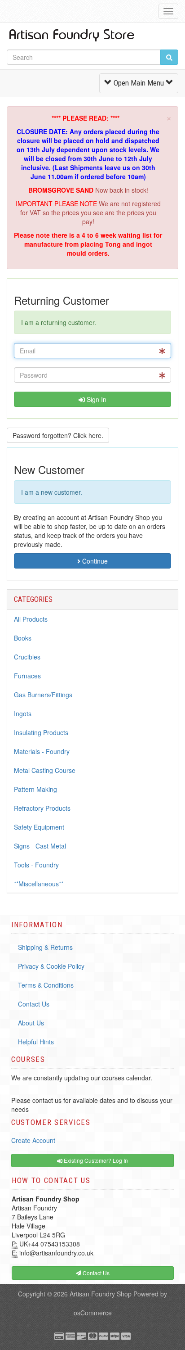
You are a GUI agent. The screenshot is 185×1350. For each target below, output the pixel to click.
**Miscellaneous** (38, 883)
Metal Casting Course (44, 770)
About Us (31, 1022)
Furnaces (27, 675)
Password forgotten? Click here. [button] (58, 435)
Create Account (33, 1140)
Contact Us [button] (95, 1273)
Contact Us (33, 1003)
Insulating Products (41, 732)
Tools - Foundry (36, 864)
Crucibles (27, 656)
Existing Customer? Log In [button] (95, 1160)
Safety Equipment (39, 826)
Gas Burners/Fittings (43, 694)
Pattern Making (35, 789)
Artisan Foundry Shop (101, 1293)
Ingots (22, 713)
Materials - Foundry (42, 751)
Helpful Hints (36, 1041)
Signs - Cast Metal (40, 845)
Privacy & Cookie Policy (51, 966)
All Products (31, 618)
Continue (94, 560)
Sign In (95, 399)
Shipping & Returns (45, 947)
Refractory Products (42, 808)
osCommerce (93, 1312)
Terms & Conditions (46, 984)
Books (22, 637)
